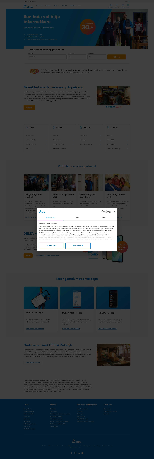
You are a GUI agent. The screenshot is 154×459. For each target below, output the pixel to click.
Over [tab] (103, 217)
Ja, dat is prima (51, 245)
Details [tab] (77, 217)
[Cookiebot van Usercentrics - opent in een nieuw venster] (103, 211)
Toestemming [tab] (50, 217)
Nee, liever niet (78, 245)
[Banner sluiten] (114, 211)
